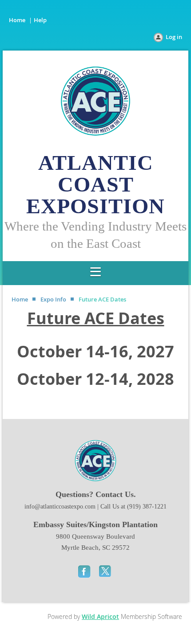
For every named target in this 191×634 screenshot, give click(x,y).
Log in (174, 37)
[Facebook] (85, 571)
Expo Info (53, 299)
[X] (106, 571)
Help (40, 20)
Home (17, 20)
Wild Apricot (100, 616)
